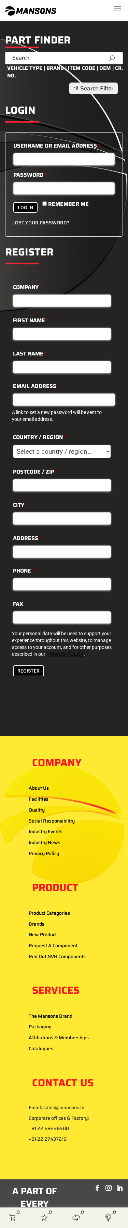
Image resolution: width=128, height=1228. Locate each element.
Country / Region (40, 437)
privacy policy (65, 654)
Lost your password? (40, 222)
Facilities (38, 799)
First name (31, 320)
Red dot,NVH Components (57, 956)
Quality (37, 810)
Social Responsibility (52, 821)
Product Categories (49, 913)
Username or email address (57, 145)
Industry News (44, 842)
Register (28, 671)
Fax (18, 604)
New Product (43, 934)
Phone (24, 570)
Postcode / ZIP (35, 471)
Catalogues (41, 1048)
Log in (25, 207)
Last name (30, 353)
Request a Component (53, 945)
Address (27, 538)
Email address (36, 386)
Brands (36, 924)
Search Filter (93, 88)
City (20, 505)
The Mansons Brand (50, 1016)
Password (30, 175)
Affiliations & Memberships (59, 1037)
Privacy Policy (44, 853)
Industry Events (45, 831)
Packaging (40, 1026)
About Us (39, 788)
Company (27, 287)
